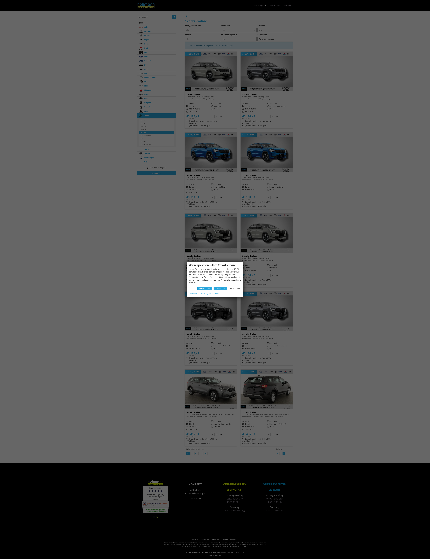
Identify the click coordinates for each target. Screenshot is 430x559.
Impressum (214, 293)
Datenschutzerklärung (198, 293)
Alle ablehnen (220, 288)
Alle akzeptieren (205, 288)
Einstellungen (234, 288)
